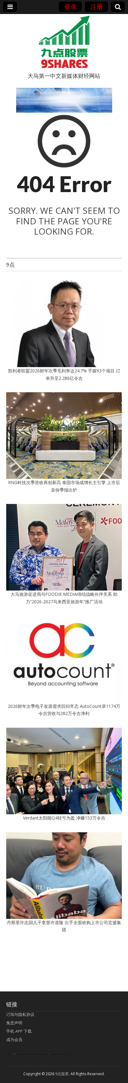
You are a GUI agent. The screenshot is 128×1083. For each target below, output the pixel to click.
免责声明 (14, 1023)
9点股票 (62, 1073)
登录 (70, 6)
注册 (96, 6)
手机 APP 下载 (19, 1031)
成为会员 (14, 1039)
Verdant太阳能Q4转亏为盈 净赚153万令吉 (64, 818)
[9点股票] (64, 42)
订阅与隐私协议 (20, 1014)
